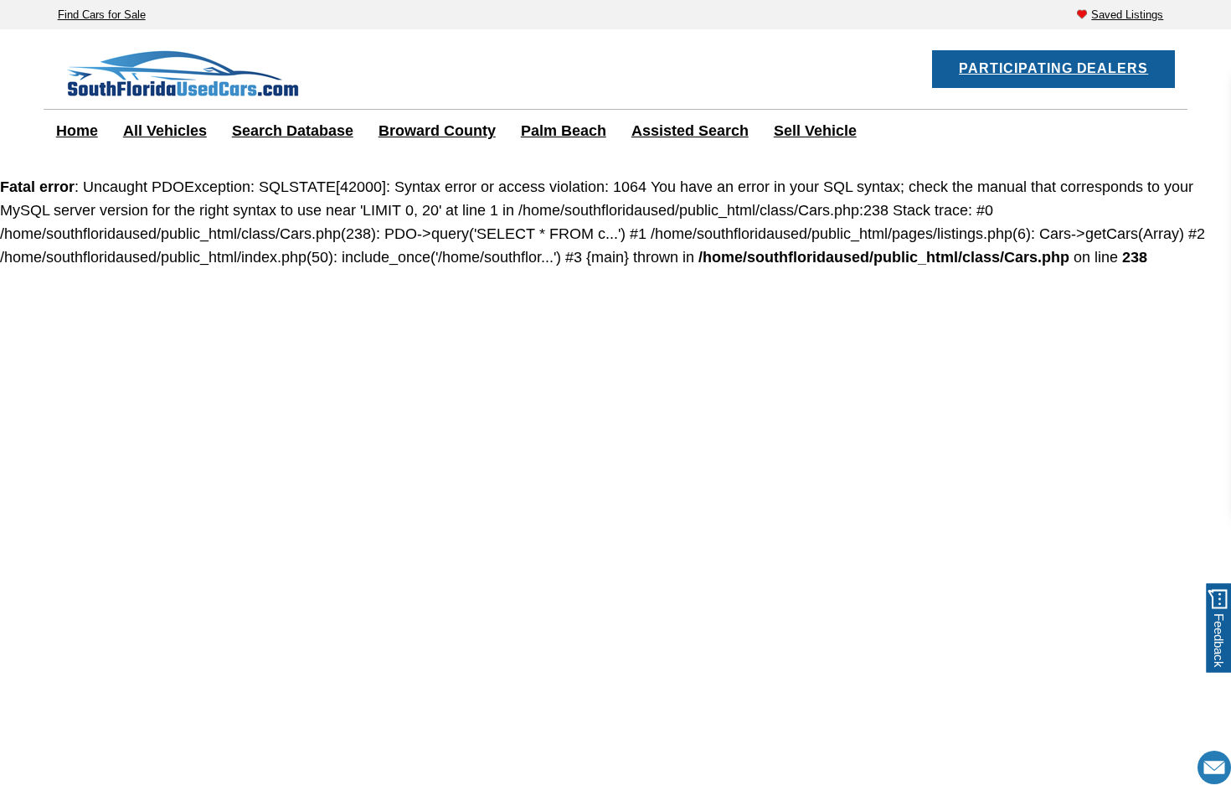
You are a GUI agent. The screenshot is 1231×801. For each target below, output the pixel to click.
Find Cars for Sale (102, 14)
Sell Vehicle (815, 130)
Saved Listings (1127, 14)
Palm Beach (563, 130)
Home (77, 130)
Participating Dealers (1053, 68)
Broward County (437, 130)
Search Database (292, 130)
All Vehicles (165, 130)
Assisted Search (690, 130)
